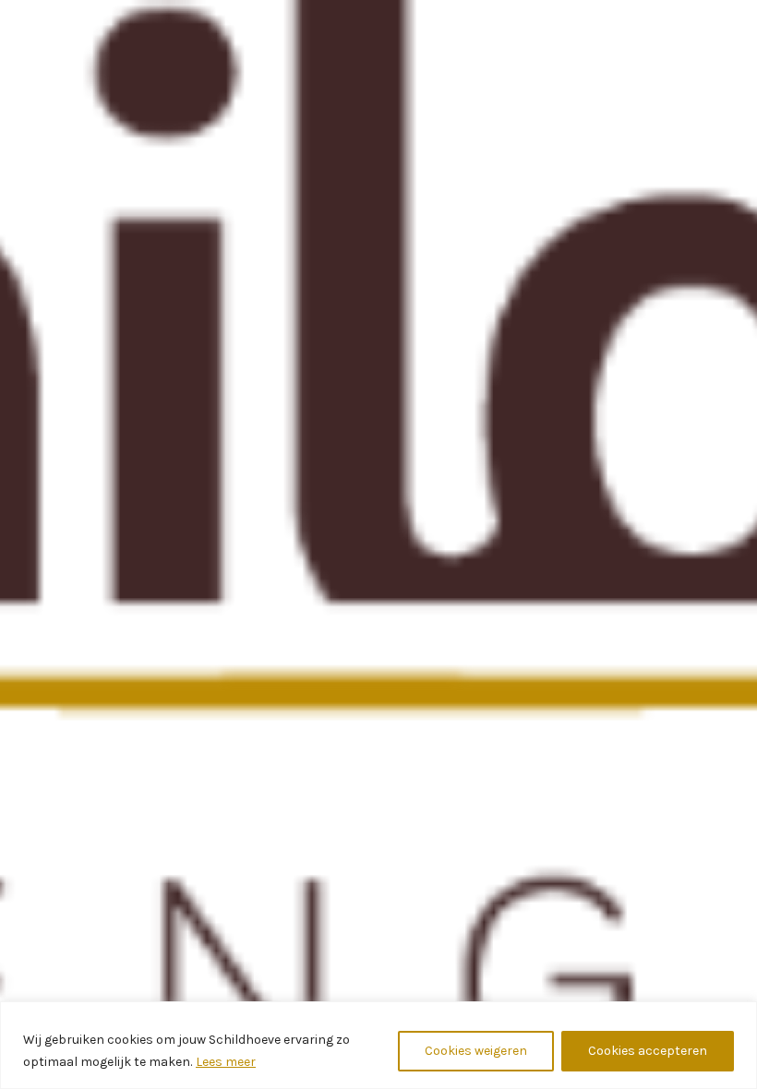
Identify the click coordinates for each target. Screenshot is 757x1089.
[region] (378, 1045)
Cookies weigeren (476, 1051)
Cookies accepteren (647, 1051)
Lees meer (226, 1062)
